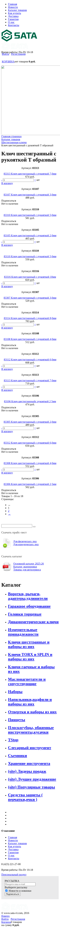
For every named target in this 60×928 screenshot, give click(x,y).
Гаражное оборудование (29, 606)
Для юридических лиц (26, 544)
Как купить (14, 846)
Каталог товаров (17, 843)
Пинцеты (16, 720)
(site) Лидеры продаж (27, 771)
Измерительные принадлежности (23, 631)
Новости (13, 840)
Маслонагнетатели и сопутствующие (27, 681)
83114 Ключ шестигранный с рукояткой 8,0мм (30, 318)
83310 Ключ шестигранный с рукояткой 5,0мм (30, 215)
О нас (11, 855)
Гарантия (13, 852)
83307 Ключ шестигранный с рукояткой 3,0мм (30, 297)
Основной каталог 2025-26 (28, 563)
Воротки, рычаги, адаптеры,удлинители (28, 596)
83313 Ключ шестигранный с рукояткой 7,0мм (30, 173)
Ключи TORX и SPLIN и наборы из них (30, 656)
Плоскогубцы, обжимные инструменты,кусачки (31, 729)
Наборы (15, 691)
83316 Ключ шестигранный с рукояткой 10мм (30, 276)
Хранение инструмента (29, 763)
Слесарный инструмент (29, 748)
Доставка (13, 849)
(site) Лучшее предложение (32, 779)
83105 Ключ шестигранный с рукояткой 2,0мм (30, 235)
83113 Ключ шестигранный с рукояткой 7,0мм (30, 380)
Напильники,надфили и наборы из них (30, 701)
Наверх (5, 916)
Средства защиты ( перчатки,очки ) (25, 797)
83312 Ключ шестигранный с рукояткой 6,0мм (30, 442)
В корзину (7, 183)
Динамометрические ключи (33, 622)
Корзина (6, 922)
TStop (13, 740)
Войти (5, 54)
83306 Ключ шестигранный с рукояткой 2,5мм (30, 484)
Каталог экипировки (25, 566)
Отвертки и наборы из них (32, 712)
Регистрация (18, 54)
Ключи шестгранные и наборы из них (29, 644)
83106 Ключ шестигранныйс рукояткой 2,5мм (30, 401)
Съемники (17, 755)
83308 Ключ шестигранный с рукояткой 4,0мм (30, 463)
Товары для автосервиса (27, 569)
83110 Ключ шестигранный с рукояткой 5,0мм (30, 256)
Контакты (13, 858)
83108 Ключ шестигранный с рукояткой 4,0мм (30, 339)
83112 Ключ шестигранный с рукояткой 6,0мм (30, 359)
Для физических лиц (25, 541)
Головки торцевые (25, 614)
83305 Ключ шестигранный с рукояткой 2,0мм (30, 421)
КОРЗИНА (8, 61)
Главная (12, 837)
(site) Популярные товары (31, 787)
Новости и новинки (20, 890)
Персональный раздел (13, 874)
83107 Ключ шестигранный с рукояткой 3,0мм (30, 194)
